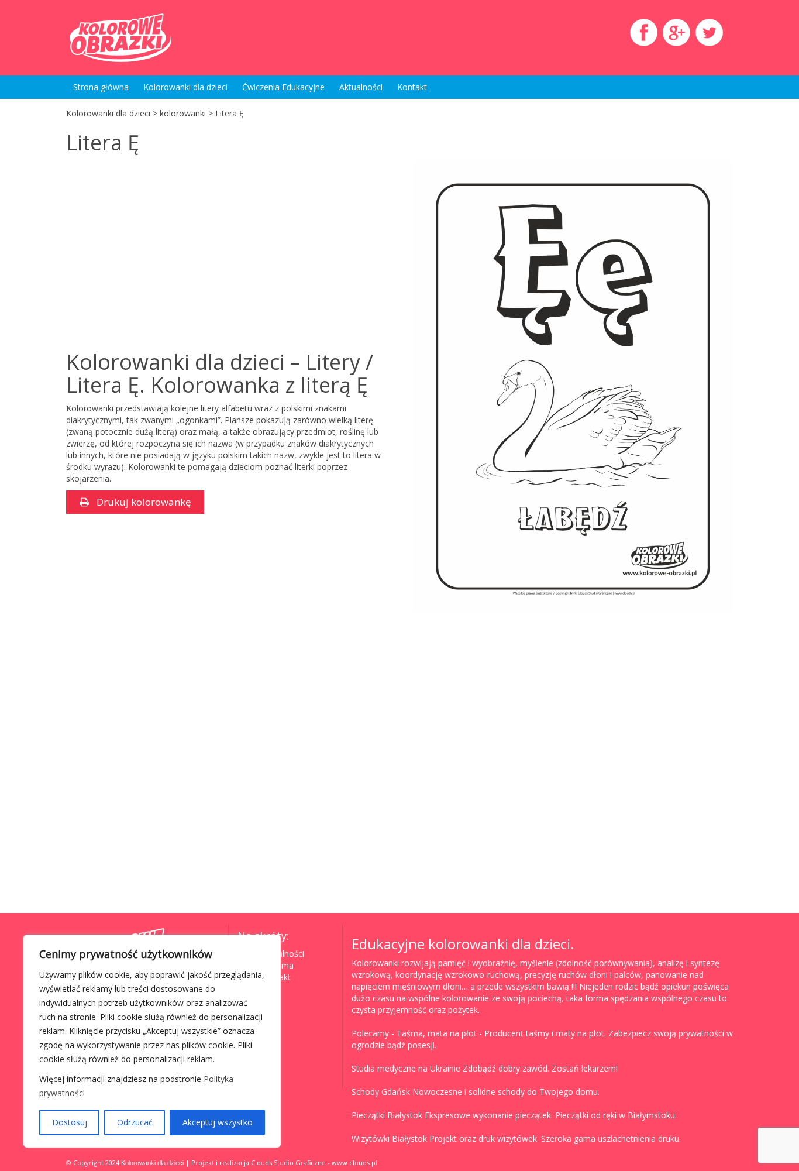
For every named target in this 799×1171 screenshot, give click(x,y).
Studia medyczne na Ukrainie (406, 1068)
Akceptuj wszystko (217, 1122)
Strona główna (101, 86)
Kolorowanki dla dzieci (185, 86)
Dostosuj (69, 1122)
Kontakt (412, 86)
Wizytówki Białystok (389, 1138)
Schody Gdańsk (381, 1091)
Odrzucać (135, 1122)
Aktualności (361, 86)
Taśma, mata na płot (437, 1033)
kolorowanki (183, 113)
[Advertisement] (164, 254)
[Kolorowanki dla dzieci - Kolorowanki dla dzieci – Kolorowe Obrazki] (171, 38)
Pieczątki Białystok (387, 1115)
